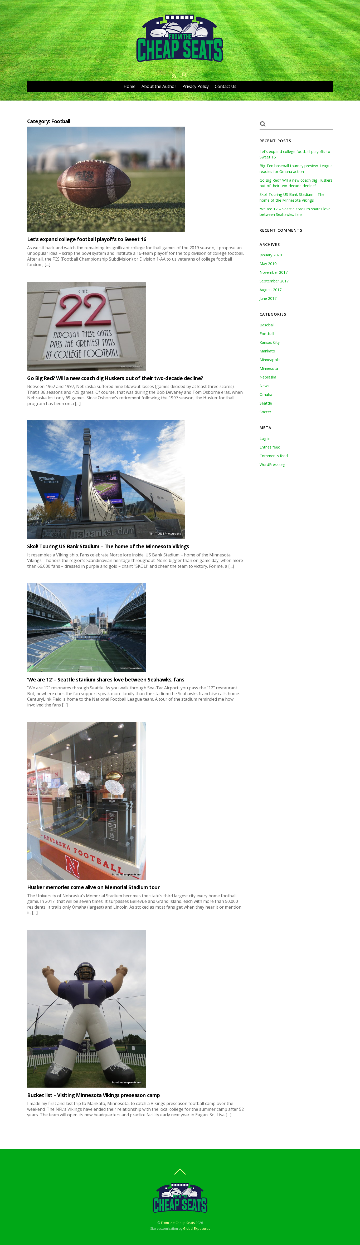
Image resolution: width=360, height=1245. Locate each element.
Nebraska (268, 377)
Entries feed (270, 447)
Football (267, 333)
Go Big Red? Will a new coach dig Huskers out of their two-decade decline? (115, 378)
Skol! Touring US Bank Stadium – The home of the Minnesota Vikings (108, 546)
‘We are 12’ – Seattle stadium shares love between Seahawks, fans (105, 679)
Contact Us (225, 86)
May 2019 (268, 263)
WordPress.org (272, 464)
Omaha (266, 394)
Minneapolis (270, 359)
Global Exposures (196, 1228)
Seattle (266, 403)
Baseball (267, 324)
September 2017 (274, 280)
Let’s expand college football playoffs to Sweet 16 (86, 239)
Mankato (267, 350)
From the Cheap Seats (178, 1223)
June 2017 (268, 298)
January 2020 (271, 254)
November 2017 (274, 272)
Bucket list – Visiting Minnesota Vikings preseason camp (93, 1095)
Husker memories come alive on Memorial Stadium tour (93, 887)
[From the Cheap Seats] (180, 62)
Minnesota (269, 368)
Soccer (265, 411)
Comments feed (274, 455)
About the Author (159, 86)
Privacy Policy (195, 86)
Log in (265, 438)
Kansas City (270, 342)
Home (129, 86)
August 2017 (270, 289)
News (264, 385)
